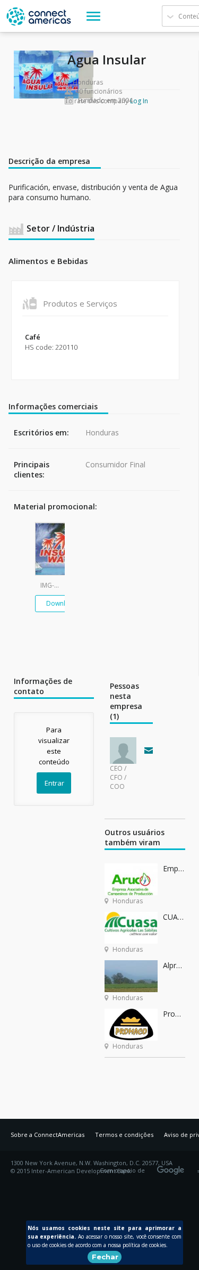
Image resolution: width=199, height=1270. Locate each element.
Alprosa (174, 965)
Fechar (105, 1256)
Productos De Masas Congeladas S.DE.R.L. (174, 1014)
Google (172, 1167)
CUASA (174, 917)
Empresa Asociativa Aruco (174, 868)
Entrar (54, 783)
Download (61, 603)
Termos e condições (124, 1135)
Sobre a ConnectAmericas (47, 1135)
